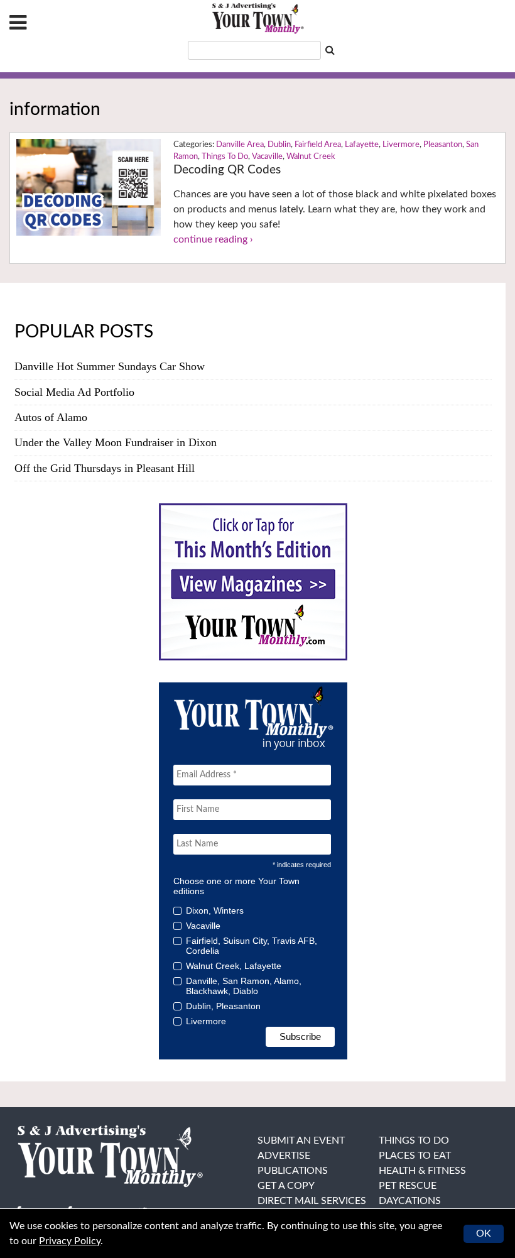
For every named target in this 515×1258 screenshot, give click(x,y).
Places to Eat (415, 1156)
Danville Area (240, 145)
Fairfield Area (318, 145)
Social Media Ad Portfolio (74, 392)
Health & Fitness (422, 1171)
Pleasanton (442, 145)
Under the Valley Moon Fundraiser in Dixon (115, 442)
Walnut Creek (310, 157)
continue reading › (213, 239)
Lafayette (362, 145)
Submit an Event (301, 1140)
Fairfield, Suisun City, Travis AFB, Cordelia (251, 946)
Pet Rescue (407, 1186)
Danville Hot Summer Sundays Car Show (109, 366)
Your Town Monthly (257, 19)
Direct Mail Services (312, 1201)
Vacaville (267, 157)
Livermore (401, 145)
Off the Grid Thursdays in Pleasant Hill (104, 468)
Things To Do (225, 157)
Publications (293, 1171)
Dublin (279, 145)
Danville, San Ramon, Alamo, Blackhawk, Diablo (243, 986)
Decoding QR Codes (227, 170)
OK (483, 1233)
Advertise (284, 1156)
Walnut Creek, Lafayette (233, 966)
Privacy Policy (69, 1241)
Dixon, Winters (215, 910)
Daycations (410, 1201)
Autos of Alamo (50, 417)
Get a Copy (286, 1186)
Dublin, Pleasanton (223, 1006)
